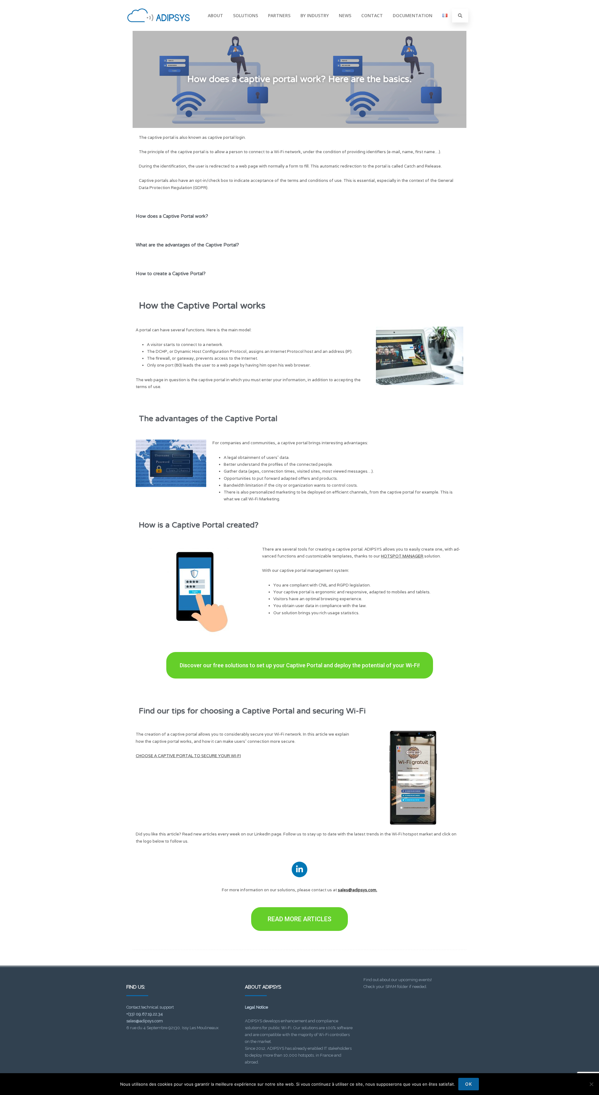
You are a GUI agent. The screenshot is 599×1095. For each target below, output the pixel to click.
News (345, 15)
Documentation (412, 15)
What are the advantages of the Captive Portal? (187, 245)
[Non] (591, 1084)
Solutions (245, 15)
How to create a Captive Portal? (171, 273)
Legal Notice (256, 1007)
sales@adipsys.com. (357, 890)
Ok (468, 1084)
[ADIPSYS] (158, 29)
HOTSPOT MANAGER (402, 556)
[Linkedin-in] (299, 869)
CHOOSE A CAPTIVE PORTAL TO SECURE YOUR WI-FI (188, 755)
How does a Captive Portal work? (172, 216)
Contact (372, 15)
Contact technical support (150, 1007)
